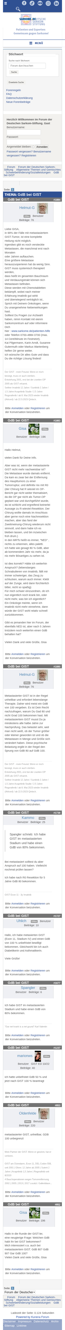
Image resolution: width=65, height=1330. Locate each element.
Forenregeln (13, 90)
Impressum (24, 1321)
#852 (57, 1204)
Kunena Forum (40, 1317)
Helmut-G (27, 208)
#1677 (57, 983)
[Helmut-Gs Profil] (42, 208)
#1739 (57, 812)
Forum (11, 166)
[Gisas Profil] (33, 428)
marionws (24, 1056)
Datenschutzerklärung (19, 98)
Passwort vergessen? (20, 151)
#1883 (57, 420)
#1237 (57, 1047)
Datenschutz (42, 1321)
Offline (27, 216)
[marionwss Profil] (38, 1056)
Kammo (28, 818)
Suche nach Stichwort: (19, 60)
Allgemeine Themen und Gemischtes (38, 169)
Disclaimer (9, 1321)
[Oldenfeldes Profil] (44, 1113)
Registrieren (28, 155)
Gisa (22, 428)
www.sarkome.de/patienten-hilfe (30, 331)
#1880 (57, 666)
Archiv (55, 1321)
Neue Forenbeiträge (18, 101)
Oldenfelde (27, 1113)
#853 (57, 1105)
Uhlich (21, 921)
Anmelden (17, 408)
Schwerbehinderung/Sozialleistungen (28, 172)
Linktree (21, 1325)
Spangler (28, 988)
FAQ (9, 94)
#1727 (57, 916)
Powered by (23, 1317)
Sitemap (10, 1325)
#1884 (57, 199)
